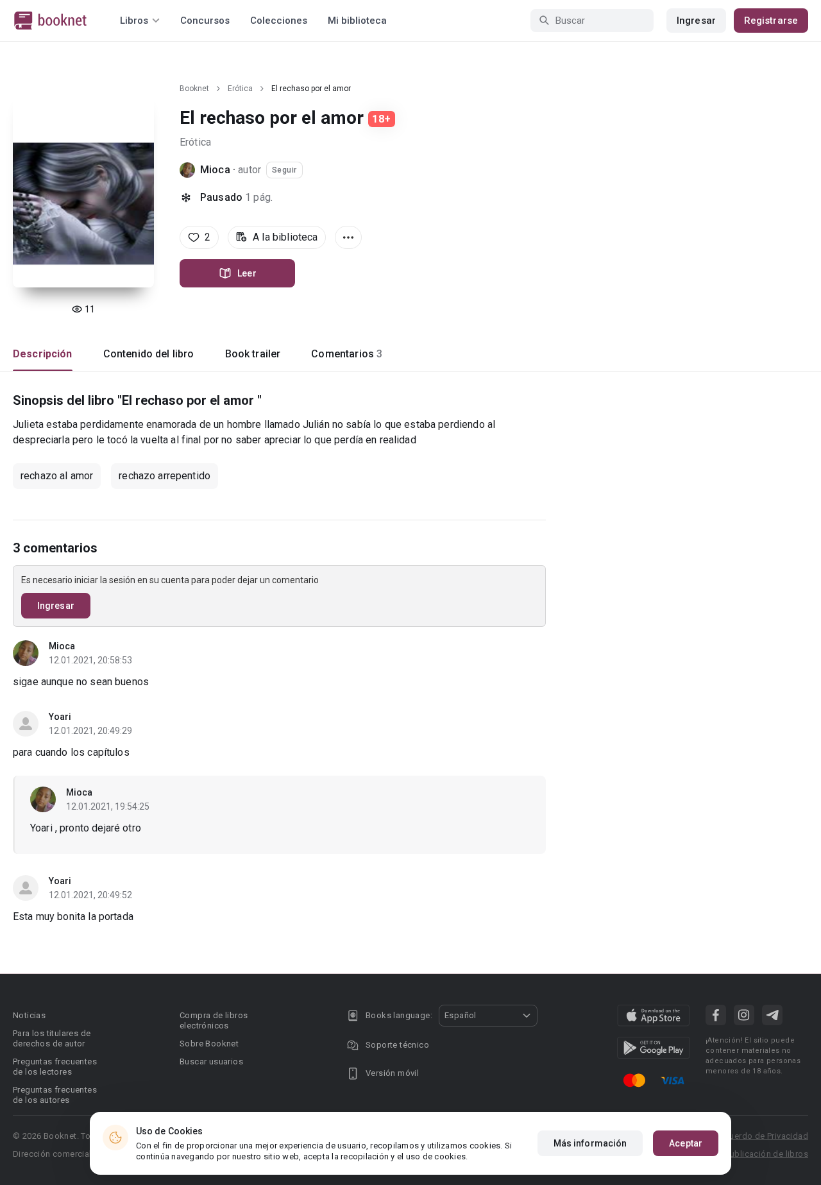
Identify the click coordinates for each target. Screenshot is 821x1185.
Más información (590, 1143)
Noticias (29, 1015)
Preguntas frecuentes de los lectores (55, 1067)
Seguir (284, 170)
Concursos (205, 20)
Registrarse (771, 20)
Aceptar (685, 1143)
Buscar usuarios (211, 1061)
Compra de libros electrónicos (214, 1020)
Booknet (194, 88)
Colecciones (278, 20)
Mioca (215, 170)
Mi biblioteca (357, 20)
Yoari (60, 717)
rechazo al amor (57, 476)
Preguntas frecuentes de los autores (55, 1095)
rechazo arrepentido (164, 476)
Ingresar (696, 20)
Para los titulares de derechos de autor (51, 1038)
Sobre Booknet (209, 1043)
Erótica (240, 88)
